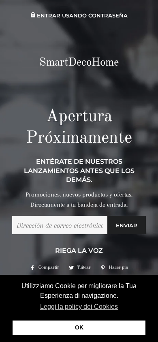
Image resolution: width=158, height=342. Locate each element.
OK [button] (79, 327)
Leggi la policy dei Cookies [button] (79, 306)
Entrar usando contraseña (81, 16)
